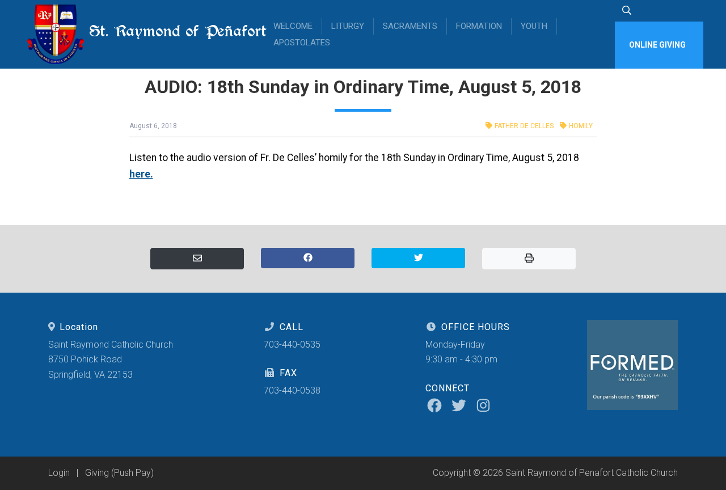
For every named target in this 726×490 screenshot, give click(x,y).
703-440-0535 (292, 344)
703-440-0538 (292, 390)
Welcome (293, 26)
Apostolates (301, 42)
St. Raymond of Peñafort (169, 31)
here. (141, 174)
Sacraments (410, 26)
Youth (534, 26)
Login (59, 472)
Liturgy (347, 26)
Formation (479, 26)
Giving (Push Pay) (119, 472)
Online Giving (657, 44)
